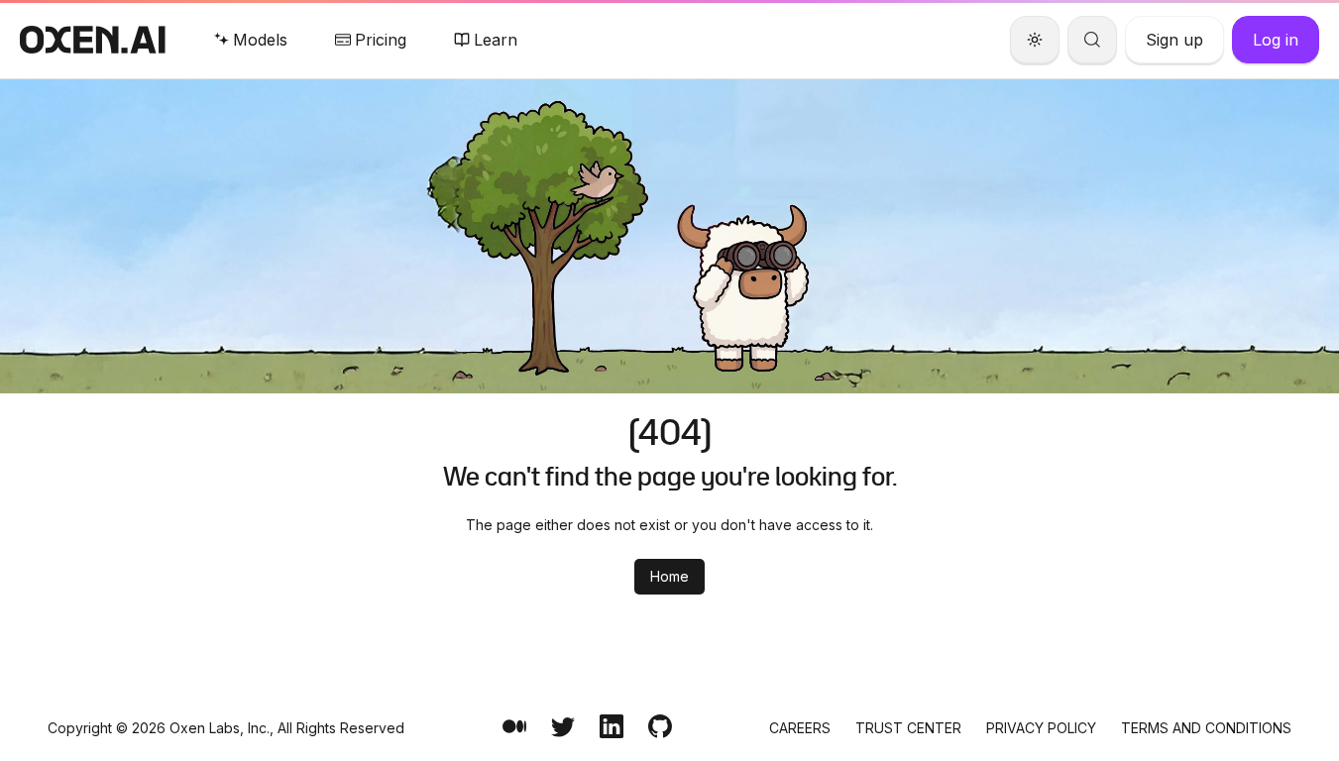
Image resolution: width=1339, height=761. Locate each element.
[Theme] (1035, 39)
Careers (800, 727)
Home (669, 576)
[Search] (1092, 39)
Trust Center (908, 727)
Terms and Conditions (1206, 727)
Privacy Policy (1041, 727)
